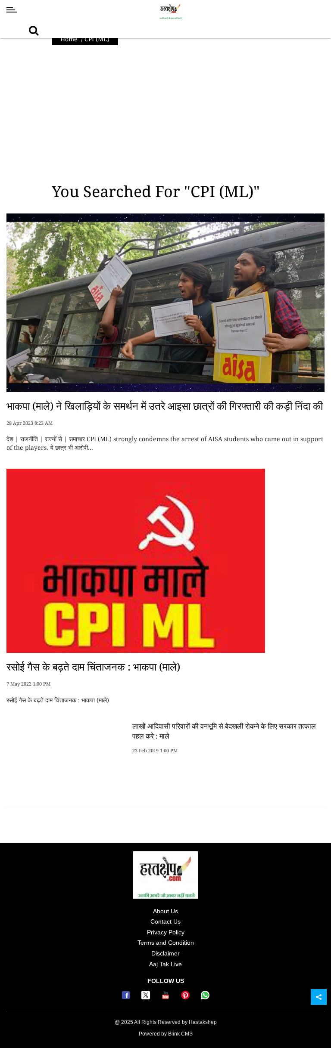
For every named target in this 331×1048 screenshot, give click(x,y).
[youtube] (166, 997)
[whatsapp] (205, 997)
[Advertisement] (165, 114)
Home (69, 39)
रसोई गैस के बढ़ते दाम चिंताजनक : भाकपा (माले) (93, 666)
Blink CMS (180, 1034)
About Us (165, 911)
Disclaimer (165, 953)
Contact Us (165, 921)
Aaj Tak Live (165, 964)
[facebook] (127, 997)
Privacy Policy (165, 932)
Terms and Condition (165, 942)
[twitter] (147, 997)
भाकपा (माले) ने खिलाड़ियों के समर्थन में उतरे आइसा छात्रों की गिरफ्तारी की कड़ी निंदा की (164, 406)
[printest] (186, 997)
